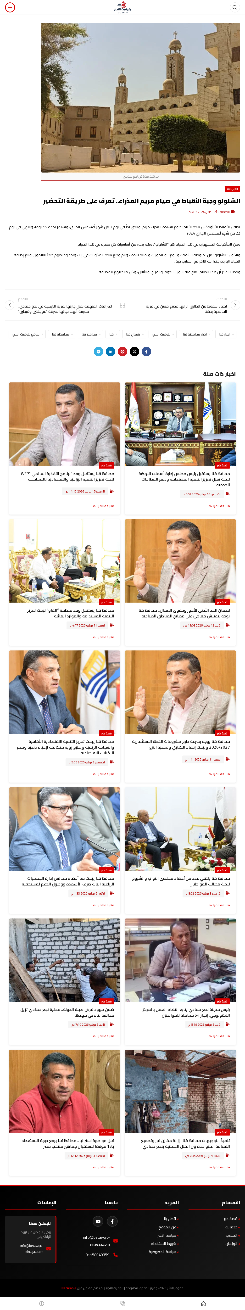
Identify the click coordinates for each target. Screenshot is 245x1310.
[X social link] (134, 351)
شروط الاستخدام (163, 1243)
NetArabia (68, 1288)
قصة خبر (222, 465)
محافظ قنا (89, 334)
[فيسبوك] (112, 1221)
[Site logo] (122, 7)
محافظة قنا (60, 334)
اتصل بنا (170, 1218)
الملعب (231, 1235)
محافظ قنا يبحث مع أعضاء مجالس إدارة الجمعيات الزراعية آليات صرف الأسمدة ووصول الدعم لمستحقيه (68, 881)
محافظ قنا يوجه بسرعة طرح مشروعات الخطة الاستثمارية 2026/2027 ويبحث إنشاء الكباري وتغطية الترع (181, 744)
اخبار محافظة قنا (195, 334)
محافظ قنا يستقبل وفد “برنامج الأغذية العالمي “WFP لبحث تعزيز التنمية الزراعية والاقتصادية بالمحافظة (67, 476)
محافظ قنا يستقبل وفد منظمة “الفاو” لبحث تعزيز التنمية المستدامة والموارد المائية (70, 613)
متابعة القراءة (219, 506)
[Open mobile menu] (10, 7)
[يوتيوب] (98, 1221)
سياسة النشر (166, 1235)
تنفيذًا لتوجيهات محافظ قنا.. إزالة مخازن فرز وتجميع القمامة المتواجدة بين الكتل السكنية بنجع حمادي (185, 1143)
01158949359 (97, 1254)
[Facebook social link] (146, 351)
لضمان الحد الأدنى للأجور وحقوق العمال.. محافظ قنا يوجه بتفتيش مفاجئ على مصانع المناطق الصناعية (184, 613)
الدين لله (232, 188)
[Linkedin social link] (110, 351)
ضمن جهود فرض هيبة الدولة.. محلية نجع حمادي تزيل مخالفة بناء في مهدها (67, 1012)
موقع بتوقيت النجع (25, 334)
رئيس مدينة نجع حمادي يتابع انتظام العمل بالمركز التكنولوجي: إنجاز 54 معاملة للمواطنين (186, 1012)
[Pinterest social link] (122, 351)
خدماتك (231, 1227)
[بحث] (235, 7)
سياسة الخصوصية (162, 1251)
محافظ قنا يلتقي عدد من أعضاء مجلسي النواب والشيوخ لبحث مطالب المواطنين (181, 881)
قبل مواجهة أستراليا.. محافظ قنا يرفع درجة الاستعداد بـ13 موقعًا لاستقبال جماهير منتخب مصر (68, 1143)
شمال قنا (133, 334)
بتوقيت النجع (161, 334)
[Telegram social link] (98, 351)
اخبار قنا (224, 334)
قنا (111, 334)
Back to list (122, 305)
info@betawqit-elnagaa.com (96, 1241)
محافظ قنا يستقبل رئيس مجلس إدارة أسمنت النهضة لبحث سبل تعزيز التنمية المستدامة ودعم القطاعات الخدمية (184, 479)
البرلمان (231, 1243)
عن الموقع (167, 1227)
